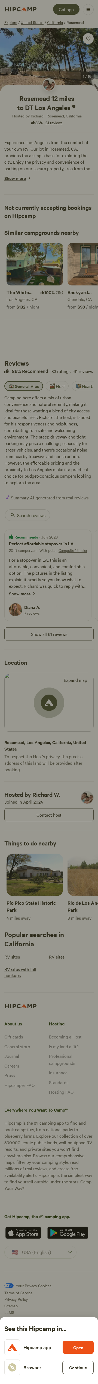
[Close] (49, 692)
